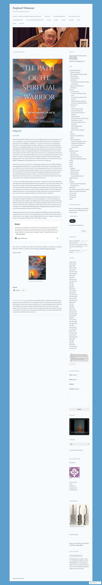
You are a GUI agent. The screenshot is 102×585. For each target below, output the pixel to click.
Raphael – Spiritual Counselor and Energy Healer (27, 16)
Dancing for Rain (75, 116)
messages (31, 310)
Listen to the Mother (74, 240)
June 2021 (71, 285)
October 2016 (72, 335)
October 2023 (72, 264)
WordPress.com (73, 489)
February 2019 (72, 319)
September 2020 (73, 300)
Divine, (41, 302)
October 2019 (72, 315)
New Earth (37, 310)
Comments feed (73, 488)
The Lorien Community (77, 145)
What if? (17, 131)
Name (73, 375)
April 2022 (71, 277)
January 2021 (72, 292)
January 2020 (72, 310)
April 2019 (71, 317)
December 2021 (73, 281)
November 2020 (73, 296)
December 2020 (73, 294)
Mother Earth (56, 304)
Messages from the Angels (76, 85)
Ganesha (54, 302)
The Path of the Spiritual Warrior (78, 158)
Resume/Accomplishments (77, 135)
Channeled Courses (74, 151)
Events (56, 20)
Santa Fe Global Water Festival (78, 141)
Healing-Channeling (59, 16)
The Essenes (73, 87)
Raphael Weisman (23, 8)
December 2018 (73, 321)
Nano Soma (72, 187)
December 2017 (73, 329)
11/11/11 (73, 106)
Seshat (26, 306)
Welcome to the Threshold (77, 130)
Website (71, 384)
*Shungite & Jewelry (75, 72)
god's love (35, 308)
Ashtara (43, 300)
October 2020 (72, 298)
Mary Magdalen (48, 304)
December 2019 (73, 311)
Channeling (73, 153)
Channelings (25, 302)
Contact (21, 23)
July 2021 (71, 283)
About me (47, 16)
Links (14, 23)
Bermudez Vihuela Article (77, 176)
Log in (71, 484)
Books (49, 20)
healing (22, 304)
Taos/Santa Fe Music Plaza (78, 143)
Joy (40, 304)
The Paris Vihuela (74, 174)
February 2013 (72, 348)
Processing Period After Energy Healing (79, 189)
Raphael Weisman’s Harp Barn (78, 101)
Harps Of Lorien (74, 172)
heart (25, 304)
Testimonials (74, 83)
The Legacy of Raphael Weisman (79, 103)
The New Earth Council (76, 156)
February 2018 (72, 327)
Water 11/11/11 (74, 147)
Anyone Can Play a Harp (77, 108)
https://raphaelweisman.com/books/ (45, 248)
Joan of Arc (30, 304)
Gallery (71, 20)
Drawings (72, 168)
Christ (29, 302)
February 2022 (72, 279)
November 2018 (73, 323)
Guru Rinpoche (16, 304)
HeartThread (73, 80)
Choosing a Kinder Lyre (77, 110)
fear (44, 302)
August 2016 (72, 338)
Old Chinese (43, 310)
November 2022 (73, 273)
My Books (71, 181)
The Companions (74, 154)
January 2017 (72, 331)
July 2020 (71, 304)
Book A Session (74, 76)
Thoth (39, 306)
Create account (73, 482)
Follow (72, 221)
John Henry (36, 304)
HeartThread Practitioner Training (80, 82)
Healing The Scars (74, 78)
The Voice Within (73, 242)
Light (24, 310)
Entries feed (72, 486)
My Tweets (72, 462)
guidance (59, 302)
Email (73, 379)
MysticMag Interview (74, 250)
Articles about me (74, 91)
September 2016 (73, 336)
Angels (35, 300)
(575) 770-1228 (73, 58)
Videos (64, 20)
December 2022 (73, 271)
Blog (78, 20)
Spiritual (30, 306)
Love (42, 304)
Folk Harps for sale (74, 16)
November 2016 (73, 333)
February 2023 (72, 267)
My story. (72, 133)
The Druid (35, 306)
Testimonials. (72, 197)
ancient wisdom (29, 300)
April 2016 (71, 342)
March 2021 (72, 288)
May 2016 (71, 340)
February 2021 (72, 290)
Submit (79, 409)
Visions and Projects (75, 139)
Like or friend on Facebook (76, 450)
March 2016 (72, 344)
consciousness (35, 302)
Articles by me (73, 105)
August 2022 (72, 275)
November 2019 (73, 313)
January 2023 (72, 269)
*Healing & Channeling (74, 70)
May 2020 (71, 306)
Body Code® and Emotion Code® (78, 74)
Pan (23, 306)
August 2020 (72, 302)
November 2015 (73, 346)
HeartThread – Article (76, 120)
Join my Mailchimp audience (76, 555)
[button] (37, 268)
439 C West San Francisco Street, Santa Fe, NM (78, 56)
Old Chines (18, 306)
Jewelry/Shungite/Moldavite (35, 20)
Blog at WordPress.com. (18, 578)
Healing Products (18, 20)
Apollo (38, 300)
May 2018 (71, 325)
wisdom (44, 306)
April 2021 (71, 287)
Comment (74, 389)
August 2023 (72, 265)
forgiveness (49, 302)
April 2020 (71, 308)
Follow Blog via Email (75, 204)
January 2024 (72, 262)
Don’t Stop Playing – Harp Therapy (80, 118)
